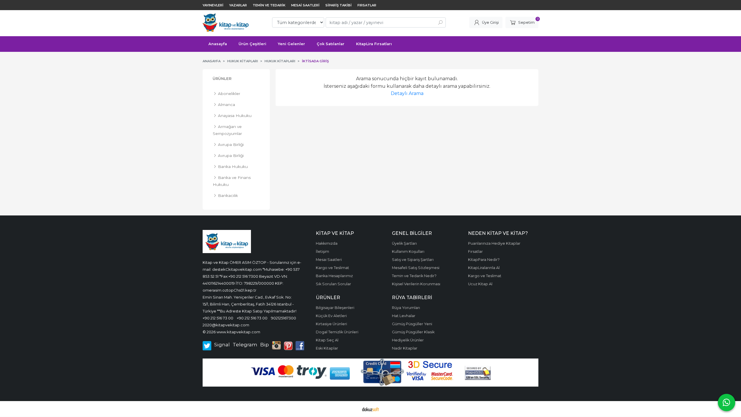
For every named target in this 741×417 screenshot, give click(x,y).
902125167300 (283, 318)
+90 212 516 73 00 (218, 318)
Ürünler (222, 78)
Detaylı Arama (407, 93)
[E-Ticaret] (370, 408)
